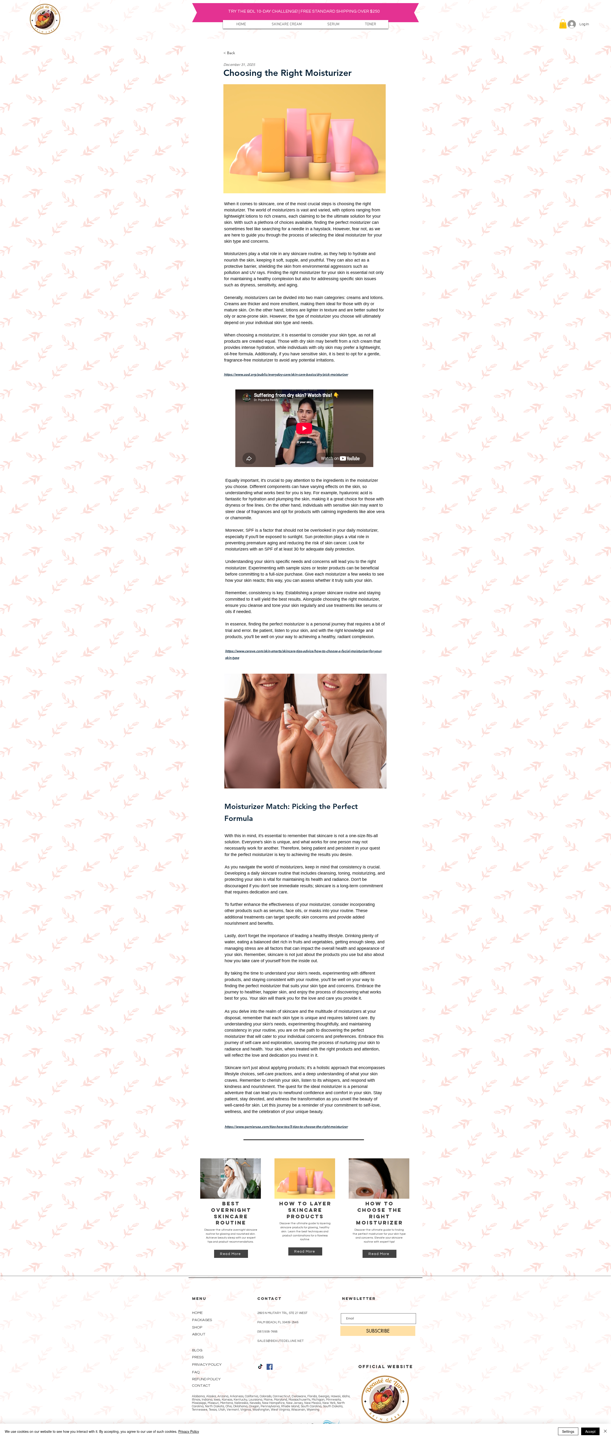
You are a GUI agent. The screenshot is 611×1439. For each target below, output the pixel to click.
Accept (590, 1431)
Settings (568, 1431)
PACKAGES (202, 1320)
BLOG (197, 1350)
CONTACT (201, 1385)
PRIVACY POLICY (206, 1364)
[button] (563, 23)
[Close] (605, 1431)
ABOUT (198, 1334)
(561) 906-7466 (267, 1331)
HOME (197, 1313)
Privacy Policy (188, 1431)
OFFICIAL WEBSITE (385, 1366)
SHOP (197, 1327)
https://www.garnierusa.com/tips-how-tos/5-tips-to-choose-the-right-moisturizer (286, 1126)
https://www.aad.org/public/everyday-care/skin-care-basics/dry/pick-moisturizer (286, 374)
